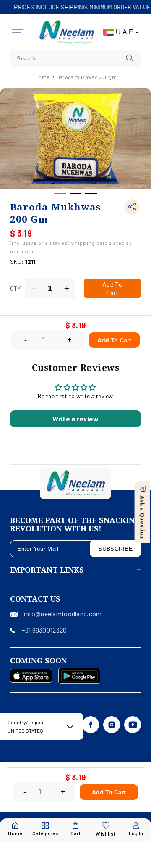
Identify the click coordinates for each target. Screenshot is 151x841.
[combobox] (75, 58)
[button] (18, 32)
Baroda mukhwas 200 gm (87, 77)
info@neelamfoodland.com (63, 614)
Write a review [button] (75, 419)
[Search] (130, 58)
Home (42, 77)
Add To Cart (114, 340)
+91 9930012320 (44, 630)
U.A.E (124, 32)
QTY (15, 288)
